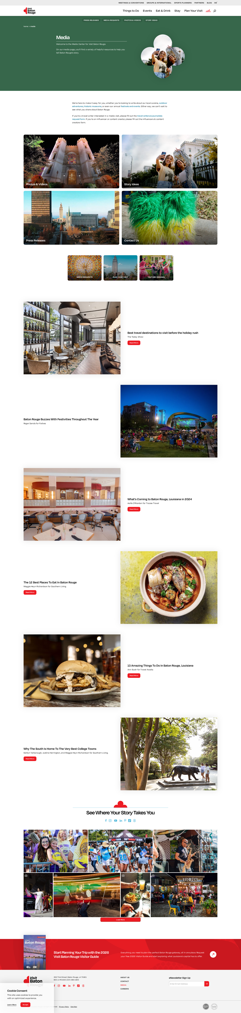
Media (123, 985)
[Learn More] (213, 954)
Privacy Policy (64, 1007)
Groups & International (159, 3)
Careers (124, 989)
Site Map (74, 1007)
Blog (209, 3)
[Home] (30, 11)
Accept (25, 1005)
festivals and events (130, 106)
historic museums (92, 106)
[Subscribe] (206, 983)
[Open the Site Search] (214, 10)
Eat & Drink (163, 10)
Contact (124, 981)
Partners (199, 3)
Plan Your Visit (193, 10)
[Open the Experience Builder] (208, 10)
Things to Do (131, 10)
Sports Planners (183, 3)
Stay (177, 10)
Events (147, 10)
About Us (124, 977)
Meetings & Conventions (131, 3)
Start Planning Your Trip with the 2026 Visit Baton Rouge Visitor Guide (81, 954)
